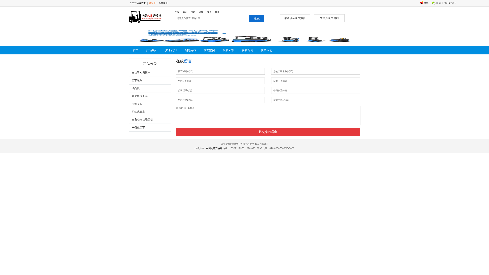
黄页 (217, 12)
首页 (135, 50)
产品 (177, 12)
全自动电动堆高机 (142, 119)
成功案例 (209, 50)
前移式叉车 (138, 111)
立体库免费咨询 (329, 18)
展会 (209, 12)
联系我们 (266, 50)
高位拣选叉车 (140, 96)
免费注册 (163, 3)
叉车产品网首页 (138, 3)
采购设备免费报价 (295, 18)
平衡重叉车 (138, 127)
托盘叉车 (137, 104)
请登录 (152, 3)
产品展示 (152, 50)
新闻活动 (190, 50)
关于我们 (171, 50)
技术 (193, 12)
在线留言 (247, 50)
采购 (201, 12)
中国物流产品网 (214, 148)
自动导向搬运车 (141, 72)
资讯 (185, 12)
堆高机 (136, 88)
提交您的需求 (268, 131)
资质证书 (228, 50)
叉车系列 (137, 80)
